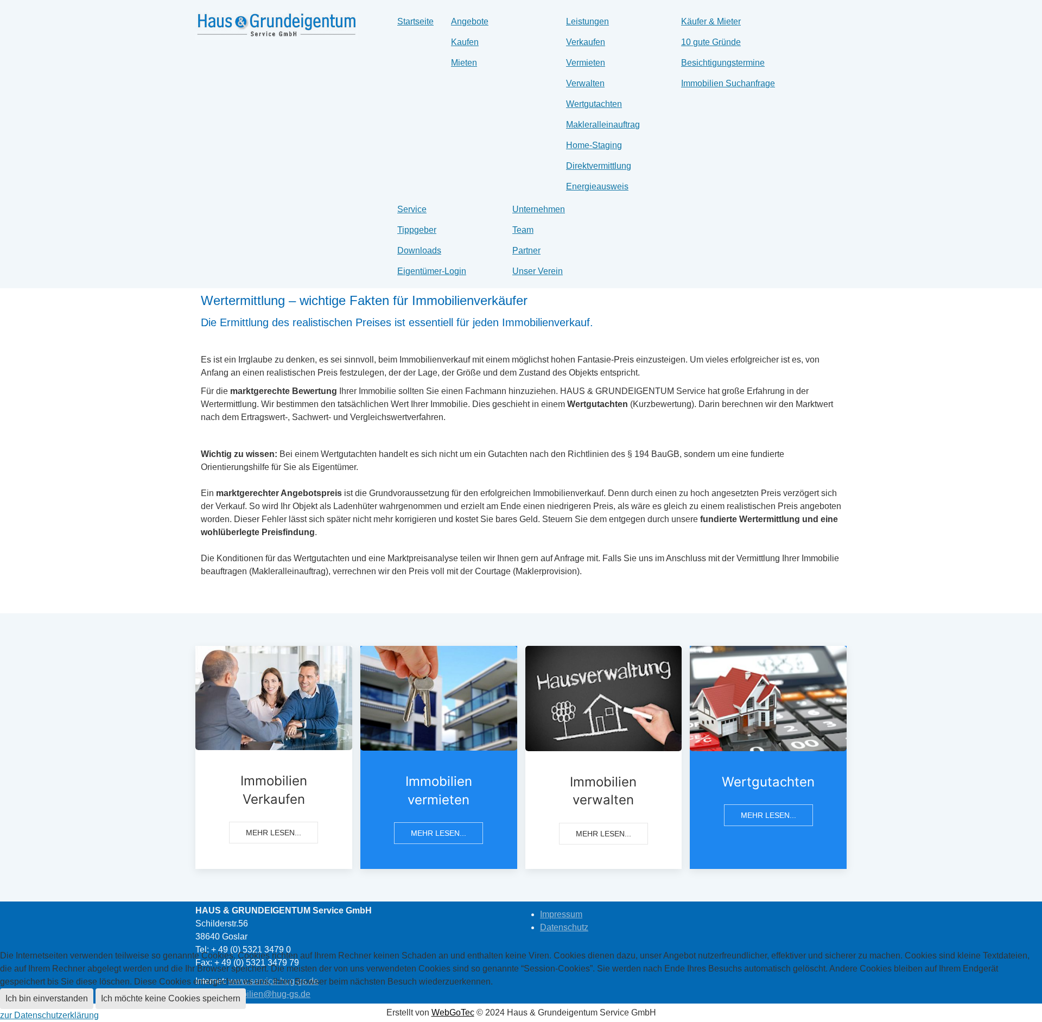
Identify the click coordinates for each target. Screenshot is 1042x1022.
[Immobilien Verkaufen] (273, 757)
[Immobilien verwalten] (603, 757)
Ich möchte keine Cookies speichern (170, 998)
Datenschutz (564, 927)
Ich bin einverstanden (46, 998)
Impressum (561, 914)
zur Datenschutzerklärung (49, 1015)
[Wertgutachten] (768, 757)
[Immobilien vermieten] (438, 757)
